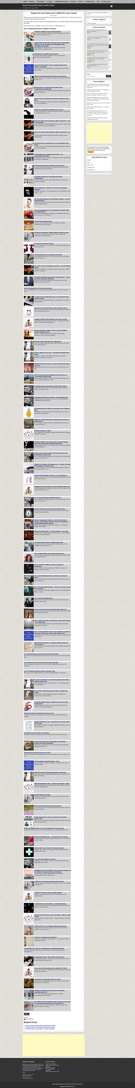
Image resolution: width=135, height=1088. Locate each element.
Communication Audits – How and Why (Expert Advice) (49, 957)
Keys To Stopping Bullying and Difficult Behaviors (47, 497)
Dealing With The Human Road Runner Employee (47, 805)
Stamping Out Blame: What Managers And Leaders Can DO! (50, 319)
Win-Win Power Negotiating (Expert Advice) (46, 53)
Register (89, 160)
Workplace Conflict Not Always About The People (47, 31)
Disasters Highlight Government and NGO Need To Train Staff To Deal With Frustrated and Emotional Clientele (98, 99)
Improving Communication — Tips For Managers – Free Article (51, 531)
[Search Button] (111, 6)
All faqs (49, 1)
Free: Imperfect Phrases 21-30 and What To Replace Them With (41, 662)
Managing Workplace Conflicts (42, 430)
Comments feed (91, 167)
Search (88, 74)
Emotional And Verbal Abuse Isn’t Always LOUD (37, 752)
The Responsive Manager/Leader (43, 221)
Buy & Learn (40, 1)
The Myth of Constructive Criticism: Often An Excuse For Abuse (51, 232)
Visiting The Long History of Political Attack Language (48, 109)
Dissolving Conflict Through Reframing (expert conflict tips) (50, 772)
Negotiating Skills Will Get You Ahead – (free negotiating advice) (51, 397)
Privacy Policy (26, 1077)
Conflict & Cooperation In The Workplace (45, 937)
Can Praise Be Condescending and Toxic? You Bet (47, 979)
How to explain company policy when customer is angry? (49, 553)
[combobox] (99, 22)
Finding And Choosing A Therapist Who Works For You (39, 713)
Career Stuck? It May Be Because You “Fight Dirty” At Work (50, 968)
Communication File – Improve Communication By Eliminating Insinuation (44, 948)
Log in (88, 162)
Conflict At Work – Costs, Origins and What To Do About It (50, 926)
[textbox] (99, 23)
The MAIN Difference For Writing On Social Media (48, 254)
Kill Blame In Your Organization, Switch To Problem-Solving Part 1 (52, 486)
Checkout (73, 1)
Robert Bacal (54, 15)
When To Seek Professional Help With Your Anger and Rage (50, 76)
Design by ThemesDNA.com (67, 1086)
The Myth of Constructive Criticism (43, 243)
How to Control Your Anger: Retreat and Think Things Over (50, 609)
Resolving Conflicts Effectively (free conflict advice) (47, 341)
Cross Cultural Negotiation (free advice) (44, 859)
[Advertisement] (54, 1045)
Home (25, 1)
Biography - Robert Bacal (28, 1074)
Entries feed (90, 164)
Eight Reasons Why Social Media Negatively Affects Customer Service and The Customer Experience (98, 86)
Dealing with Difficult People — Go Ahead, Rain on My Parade (51, 836)
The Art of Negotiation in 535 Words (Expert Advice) (38, 288)
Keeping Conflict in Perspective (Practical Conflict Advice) (49, 508)
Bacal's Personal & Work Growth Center (39, 5)
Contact (80, 1)
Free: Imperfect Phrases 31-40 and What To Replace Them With (41, 654)
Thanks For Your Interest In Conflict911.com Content (54, 13)
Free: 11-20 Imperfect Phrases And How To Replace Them (39, 671)
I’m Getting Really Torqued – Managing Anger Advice (48, 542)
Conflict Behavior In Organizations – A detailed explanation (50, 903)
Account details (89, 1)
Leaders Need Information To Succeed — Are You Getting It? (50, 475)
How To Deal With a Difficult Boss (43, 598)
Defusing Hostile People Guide (42, 794)
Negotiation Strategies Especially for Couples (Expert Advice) (50, 386)
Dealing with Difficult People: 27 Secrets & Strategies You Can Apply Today (44, 828)
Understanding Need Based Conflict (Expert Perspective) (49, 165)
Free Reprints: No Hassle (61, 1)
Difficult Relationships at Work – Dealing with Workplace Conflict (51, 783)
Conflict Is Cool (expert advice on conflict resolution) (48, 892)
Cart (98, 1)
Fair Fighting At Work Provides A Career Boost (36, 733)
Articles (31, 1)
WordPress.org (90, 169)
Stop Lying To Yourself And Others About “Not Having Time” (50, 308)
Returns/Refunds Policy (28, 1078)
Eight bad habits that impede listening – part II (46, 761)
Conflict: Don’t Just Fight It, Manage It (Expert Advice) (49, 881)
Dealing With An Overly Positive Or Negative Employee (49, 848)
